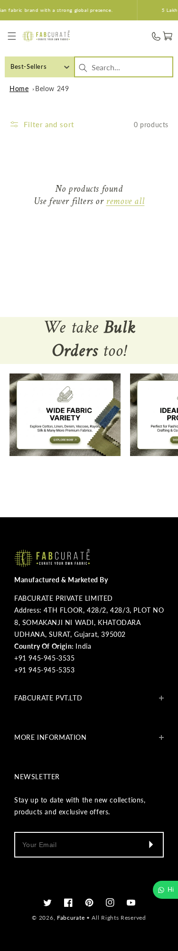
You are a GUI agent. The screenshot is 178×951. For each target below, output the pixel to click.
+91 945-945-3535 (44, 658)
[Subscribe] (150, 845)
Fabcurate (70, 917)
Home (18, 88)
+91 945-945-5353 (44, 670)
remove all (125, 202)
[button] (12, 36)
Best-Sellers (28, 66)
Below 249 (52, 88)
